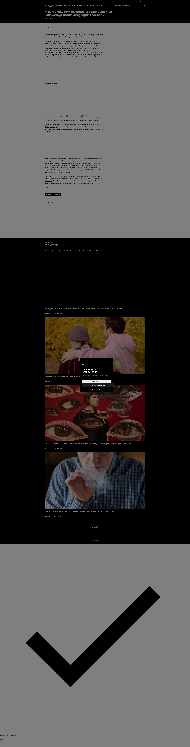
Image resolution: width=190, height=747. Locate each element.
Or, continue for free (96, 389)
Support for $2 (96, 381)
